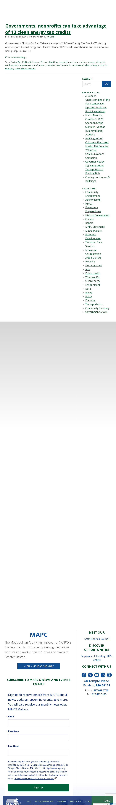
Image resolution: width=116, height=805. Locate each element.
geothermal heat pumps (22, 65)
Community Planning (97, 308)
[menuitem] (28, 801)
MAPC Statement (95, 226)
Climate (89, 219)
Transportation (94, 304)
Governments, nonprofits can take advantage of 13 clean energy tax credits (55, 29)
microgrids (100, 62)
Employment (88, 656)
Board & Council (100, 639)
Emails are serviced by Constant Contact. (34, 778)
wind (7, 65)
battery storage (88, 62)
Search (107, 800)
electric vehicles (28, 68)
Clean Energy (92, 281)
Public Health (92, 273)
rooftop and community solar (47, 65)
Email (11, 716)
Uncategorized (93, 265)
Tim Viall (50, 36)
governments (78, 65)
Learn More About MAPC (39, 666)
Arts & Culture (93, 257)
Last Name (13, 746)
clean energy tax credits (96, 65)
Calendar (61, 801)
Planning (90, 300)
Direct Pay (9, 68)
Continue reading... (15, 57)
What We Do (92, 277)
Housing (90, 261)
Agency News (92, 199)
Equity (88, 292)
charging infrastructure (69, 62)
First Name (13, 731)
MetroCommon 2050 (44, 801)
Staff (87, 639)
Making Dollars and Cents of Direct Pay (40, 62)
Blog (87, 801)
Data (88, 288)
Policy (88, 296)
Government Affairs (96, 312)
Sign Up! (38, 787)
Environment (92, 284)
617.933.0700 (100, 690)
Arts (87, 269)
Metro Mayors (93, 230)
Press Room (75, 801)
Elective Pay (16, 62)
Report (89, 222)
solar (17, 68)
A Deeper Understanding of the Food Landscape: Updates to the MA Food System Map (97, 103)
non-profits (66, 65)
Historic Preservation (97, 215)
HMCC (88, 203)
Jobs (28, 801)
